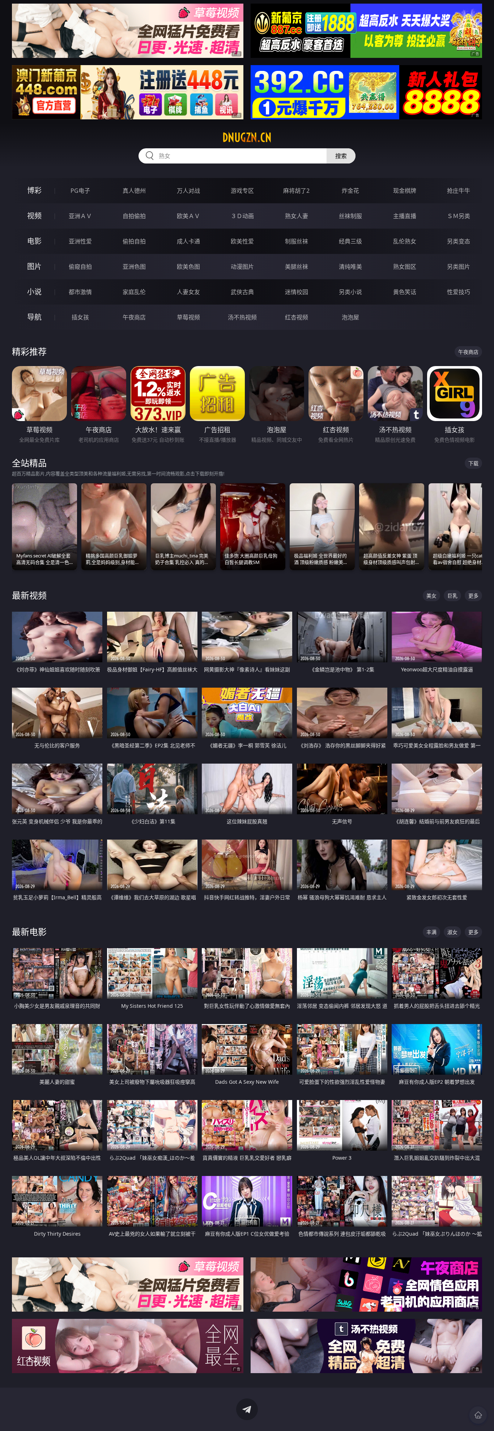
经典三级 (350, 241)
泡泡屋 (350, 317)
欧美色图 (188, 267)
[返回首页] (478, 1415)
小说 (34, 292)
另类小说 (350, 292)
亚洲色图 (134, 267)
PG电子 (80, 191)
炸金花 (350, 191)
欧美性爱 (242, 241)
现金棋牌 (404, 191)
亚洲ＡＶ (80, 216)
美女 (431, 595)
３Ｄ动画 (242, 216)
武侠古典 (242, 292)
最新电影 (29, 932)
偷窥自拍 (80, 267)
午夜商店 (134, 317)
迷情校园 (296, 292)
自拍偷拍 (134, 216)
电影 (34, 241)
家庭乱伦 (134, 292)
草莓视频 (188, 317)
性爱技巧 (458, 292)
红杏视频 (296, 317)
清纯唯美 (350, 267)
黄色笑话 (404, 292)
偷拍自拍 (134, 241)
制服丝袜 (296, 241)
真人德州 (134, 191)
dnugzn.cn (247, 137)
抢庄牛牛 (458, 191)
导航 (34, 317)
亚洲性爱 (80, 241)
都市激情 (80, 292)
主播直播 (404, 216)
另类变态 (458, 241)
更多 (473, 595)
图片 (34, 266)
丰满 (431, 932)
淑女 (452, 932)
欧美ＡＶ (188, 216)
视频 (34, 216)
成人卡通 (188, 241)
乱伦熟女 (404, 241)
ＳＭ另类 (458, 216)
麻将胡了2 (296, 191)
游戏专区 (242, 191)
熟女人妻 (296, 216)
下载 (473, 463)
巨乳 (452, 595)
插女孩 (80, 317)
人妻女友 (188, 292)
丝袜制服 (350, 216)
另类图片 (458, 267)
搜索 (341, 156)
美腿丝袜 (296, 267)
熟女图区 (404, 267)
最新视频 (29, 595)
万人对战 (188, 191)
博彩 (34, 190)
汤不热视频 (242, 317)
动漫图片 (242, 267)
